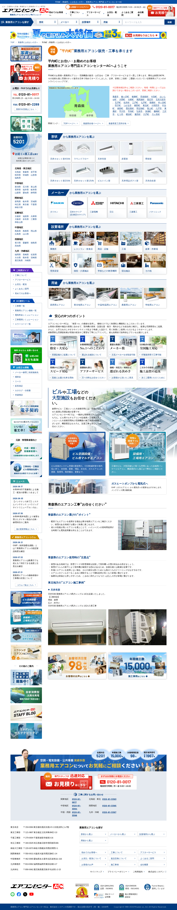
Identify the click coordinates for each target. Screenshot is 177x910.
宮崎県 (34, 257)
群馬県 (18, 201)
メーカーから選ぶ (118, 834)
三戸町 (135, 102)
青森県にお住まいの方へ (28, 42)
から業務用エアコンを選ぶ (72, 136)
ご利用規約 (138, 871)
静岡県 (34, 192)
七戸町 (144, 102)
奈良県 (26, 219)
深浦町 (148, 111)
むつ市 (120, 114)
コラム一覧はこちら (25, 585)
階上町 (150, 108)
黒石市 (150, 99)
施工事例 (115, 864)
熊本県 (26, 257)
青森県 (26, 171)
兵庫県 (34, 216)
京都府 (18, 216)
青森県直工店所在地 (117, 123)
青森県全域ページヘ (92, 123)
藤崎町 (157, 111)
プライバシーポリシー (117, 871)
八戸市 (159, 108)
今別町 (154, 96)
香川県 (18, 242)
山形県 (34, 174)
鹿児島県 (19, 260)
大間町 (122, 99)
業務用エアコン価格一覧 (26, 310)
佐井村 (126, 102)
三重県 (34, 219)
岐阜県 (34, 189)
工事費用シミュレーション (27, 319)
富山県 (34, 186)
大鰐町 (131, 99)
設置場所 (86, 21)
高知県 (18, 245)
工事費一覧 (20, 305)
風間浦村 (140, 99)
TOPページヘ (69, 123)
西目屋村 (130, 108)
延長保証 (19, 385)
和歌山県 (19, 222)
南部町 (120, 108)
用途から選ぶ (87, 840)
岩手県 (34, 171)
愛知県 (26, 192)
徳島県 (34, 242)
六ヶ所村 (156, 114)
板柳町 (135, 96)
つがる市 (127, 105)
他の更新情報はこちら (25, 529)
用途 (106, 21)
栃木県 (26, 201)
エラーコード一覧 (23, 323)
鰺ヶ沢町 (125, 96)
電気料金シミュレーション (27, 314)
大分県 (18, 257)
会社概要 (141, 13)
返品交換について (119, 858)
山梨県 (18, 192)
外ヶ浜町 (162, 102)
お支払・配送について (91, 858)
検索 (170, 22)
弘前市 (139, 111)
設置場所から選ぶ (147, 834)
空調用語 (19, 394)
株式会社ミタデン (156, 871)
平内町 (131, 111)
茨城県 (34, 201)
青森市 (115, 96)
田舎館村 (144, 96)
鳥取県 (18, 230)
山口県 (26, 233)
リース (18, 381)
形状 (41, 21)
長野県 (18, 189)
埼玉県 (18, 204)
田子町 (118, 105)
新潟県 (18, 186)
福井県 (26, 189)
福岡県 (18, 254)
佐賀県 (34, 254)
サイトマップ (96, 871)
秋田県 (18, 174)
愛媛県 (26, 242)
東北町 (146, 105)
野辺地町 (140, 108)
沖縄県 (28, 260)
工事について (75, 13)
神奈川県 (19, 207)
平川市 (122, 111)
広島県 (18, 233)
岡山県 (34, 230)
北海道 (18, 171)
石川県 (26, 186)
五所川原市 (161, 99)
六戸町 (146, 114)
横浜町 (129, 114)
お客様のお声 (87, 864)
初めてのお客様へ (56, 13)
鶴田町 (137, 105)
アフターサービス (93, 13)
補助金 (18, 376)
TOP (12, 42)
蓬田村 (137, 114)
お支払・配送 (112, 13)
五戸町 (118, 102)
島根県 (26, 230)
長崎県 (26, 254)
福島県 (18, 177)
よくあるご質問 (127, 13)
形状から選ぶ (87, 834)
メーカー (65, 21)
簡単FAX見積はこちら (25, 109)
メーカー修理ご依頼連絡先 (27, 372)
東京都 (26, 204)
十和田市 (155, 105)
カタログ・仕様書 (23, 390)
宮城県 (26, 174)
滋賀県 (26, 216)
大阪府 (18, 219)
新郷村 (152, 102)
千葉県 (34, 204)
